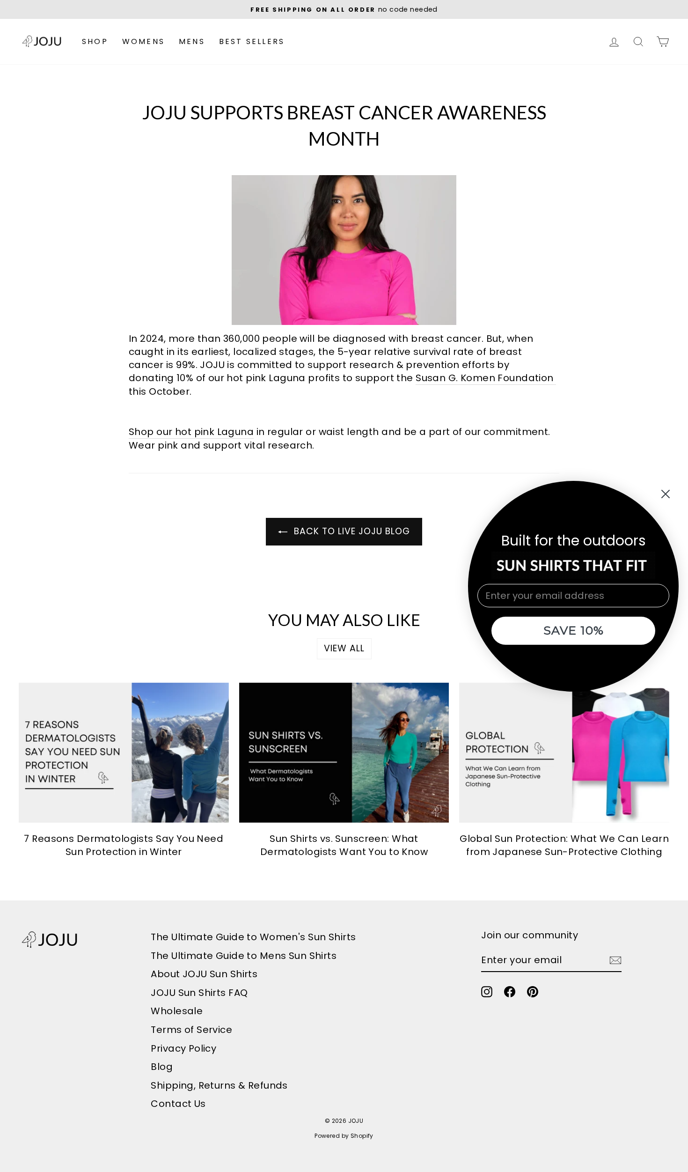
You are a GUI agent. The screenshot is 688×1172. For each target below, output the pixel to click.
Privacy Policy (183, 1048)
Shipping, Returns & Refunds (219, 1085)
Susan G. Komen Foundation (485, 377)
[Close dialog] (665, 494)
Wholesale (177, 1010)
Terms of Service (191, 1029)
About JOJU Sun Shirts (204, 973)
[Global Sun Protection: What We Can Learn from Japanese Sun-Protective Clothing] (564, 753)
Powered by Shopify (344, 1136)
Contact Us (178, 1103)
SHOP (95, 41)
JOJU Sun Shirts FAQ (199, 992)
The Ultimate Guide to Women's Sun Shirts (253, 936)
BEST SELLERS (252, 41)
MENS (192, 41)
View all (344, 648)
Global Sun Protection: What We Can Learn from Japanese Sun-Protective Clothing (564, 845)
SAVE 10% (573, 630)
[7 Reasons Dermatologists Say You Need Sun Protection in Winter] (124, 753)
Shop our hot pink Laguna (191, 431)
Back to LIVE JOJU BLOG (350, 531)
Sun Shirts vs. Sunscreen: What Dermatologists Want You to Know (344, 845)
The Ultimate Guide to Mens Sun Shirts (244, 955)
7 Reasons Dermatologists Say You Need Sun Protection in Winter (123, 845)
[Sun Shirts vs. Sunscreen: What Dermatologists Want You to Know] (344, 753)
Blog (162, 1066)
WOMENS (143, 41)
